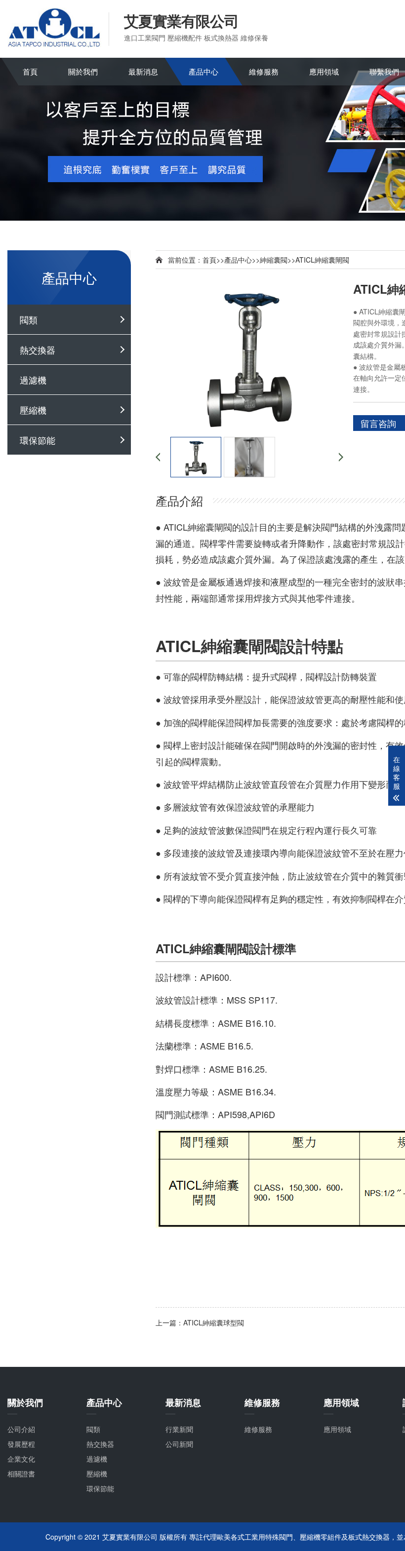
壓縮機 (33, 409)
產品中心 (203, 71)
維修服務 (264, 71)
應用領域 (324, 71)
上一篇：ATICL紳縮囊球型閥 (200, 1322)
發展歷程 (21, 1444)
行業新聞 (179, 1429)
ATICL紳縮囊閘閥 (322, 260)
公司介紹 (21, 1429)
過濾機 (33, 379)
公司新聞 (179, 1444)
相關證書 (21, 1473)
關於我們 (83, 71)
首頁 (30, 71)
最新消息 (143, 71)
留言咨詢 (378, 423)
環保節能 (37, 439)
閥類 (29, 319)
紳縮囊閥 (273, 260)
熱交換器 (37, 349)
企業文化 (21, 1459)
